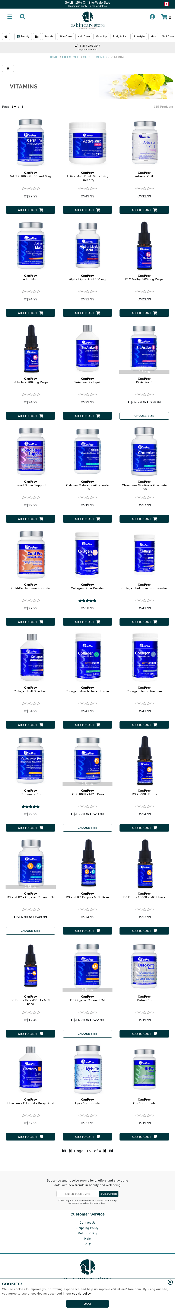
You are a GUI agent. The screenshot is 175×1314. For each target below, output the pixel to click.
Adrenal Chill (144, 174)
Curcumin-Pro (30, 792)
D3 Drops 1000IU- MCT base (144, 895)
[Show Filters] (8, 68)
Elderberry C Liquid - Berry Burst (30, 1101)
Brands (48, 36)
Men (153, 36)
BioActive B (144, 380)
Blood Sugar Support (31, 483)
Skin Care (65, 36)
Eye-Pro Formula (87, 1101)
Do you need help (87, 49)
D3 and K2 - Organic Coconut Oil (31, 895)
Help (87, 1238)
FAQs (88, 1244)
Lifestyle (139, 36)
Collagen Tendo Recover (144, 689)
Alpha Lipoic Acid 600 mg (87, 277)
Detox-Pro (144, 998)
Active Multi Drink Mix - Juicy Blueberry (87, 176)
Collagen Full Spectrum (31, 689)
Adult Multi (30, 277)
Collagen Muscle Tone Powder (87, 689)
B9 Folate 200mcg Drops (31, 380)
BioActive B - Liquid (87, 380)
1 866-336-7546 (90, 45)
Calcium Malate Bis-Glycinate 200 (87, 485)
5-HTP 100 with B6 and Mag (30, 174)
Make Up (101, 36)
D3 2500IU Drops (144, 792)
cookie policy (81, 1293)
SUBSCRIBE (109, 1193)
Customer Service (87, 1214)
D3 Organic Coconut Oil (87, 998)
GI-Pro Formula (144, 1101)
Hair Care (84, 36)
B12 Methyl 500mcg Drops (144, 277)
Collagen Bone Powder (87, 586)
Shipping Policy (87, 1228)
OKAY (88, 1303)
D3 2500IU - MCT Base (87, 792)
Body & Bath (120, 36)
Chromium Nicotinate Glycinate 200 (144, 485)
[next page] (105, 1151)
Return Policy (87, 1233)
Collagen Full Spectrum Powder (144, 586)
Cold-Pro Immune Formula (30, 586)
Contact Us (88, 1222)
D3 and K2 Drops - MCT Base (87, 895)
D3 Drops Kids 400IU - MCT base (30, 1000)
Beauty (24, 36)
